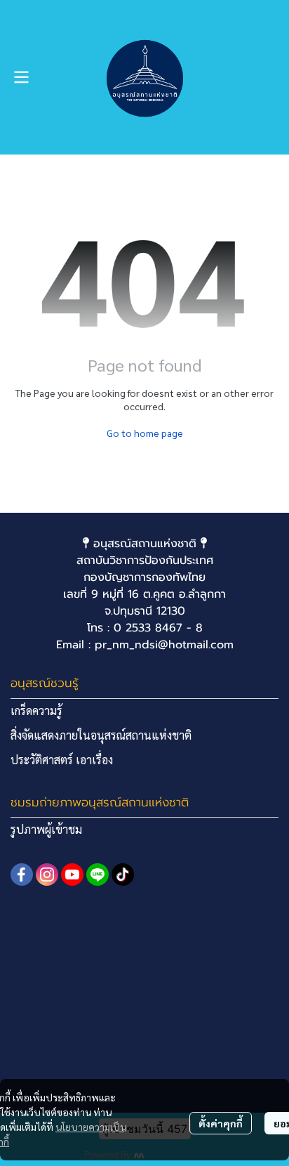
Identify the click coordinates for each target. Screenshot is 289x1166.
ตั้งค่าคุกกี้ (221, 1123)
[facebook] (22, 874)
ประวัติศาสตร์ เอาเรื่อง (62, 759)
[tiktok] (123, 874)
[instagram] (47, 874)
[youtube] (72, 874)
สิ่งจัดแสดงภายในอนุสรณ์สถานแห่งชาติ (101, 735)
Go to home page (145, 432)
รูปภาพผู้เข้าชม (46, 829)
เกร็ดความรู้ (36, 710)
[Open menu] (21, 77)
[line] (97, 874)
